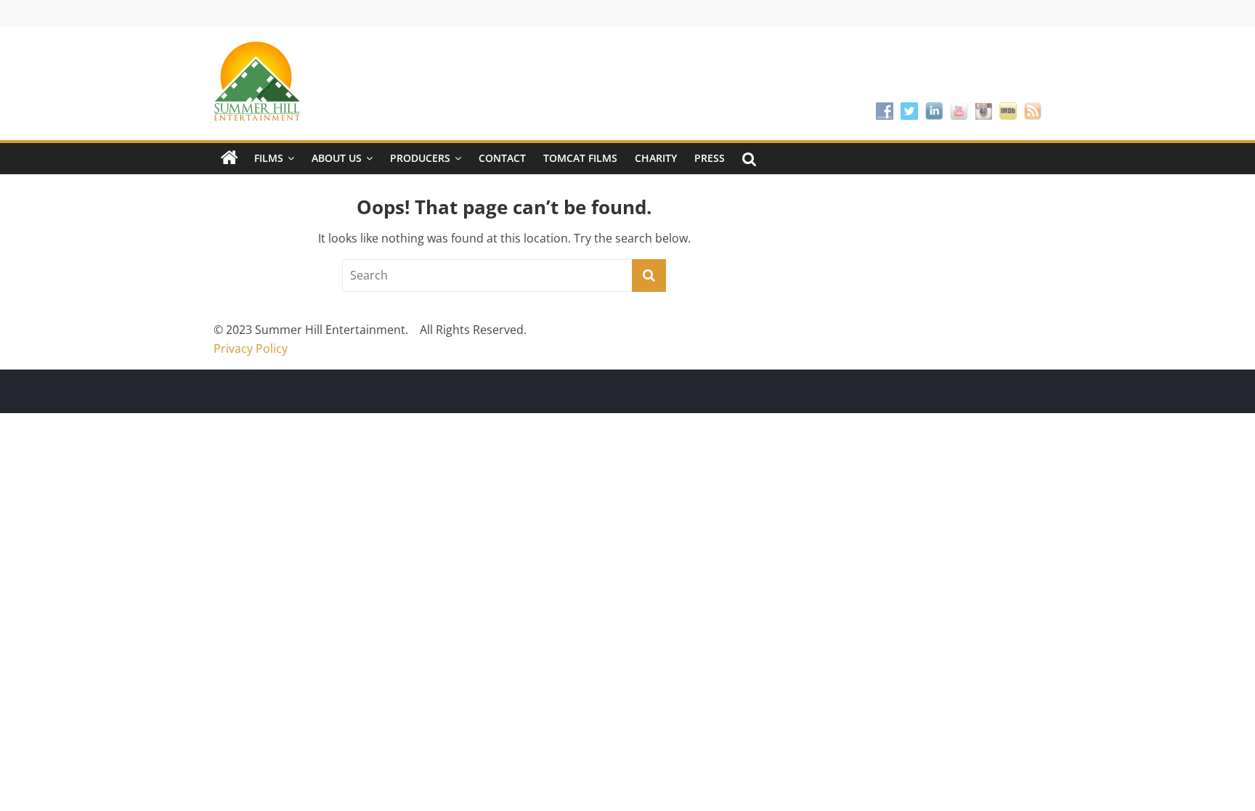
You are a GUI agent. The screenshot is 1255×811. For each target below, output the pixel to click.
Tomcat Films (580, 158)
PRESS (709, 158)
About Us (337, 158)
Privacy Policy (251, 348)
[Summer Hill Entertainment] (229, 158)
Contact (502, 158)
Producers (420, 158)
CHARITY (656, 158)
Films (268, 158)
